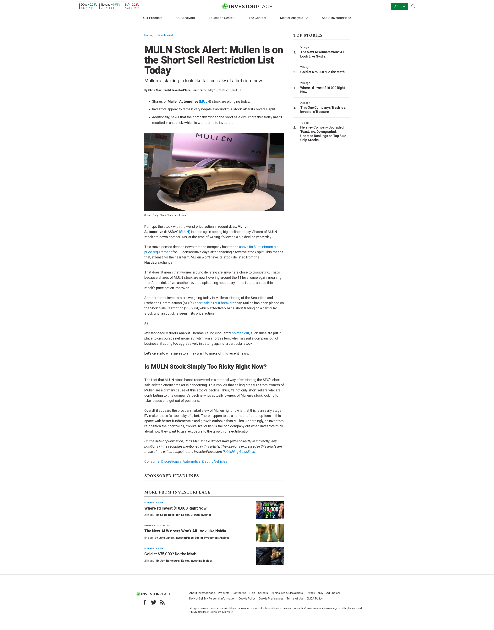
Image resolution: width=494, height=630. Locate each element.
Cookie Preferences (271, 598)
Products (223, 593)
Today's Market (163, 35)
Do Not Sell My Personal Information (212, 598)
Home (148, 35)
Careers (263, 593)
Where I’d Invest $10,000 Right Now (175, 508)
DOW (84, 4)
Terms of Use (295, 598)
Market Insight (154, 502)
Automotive (191, 461)
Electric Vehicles (215, 461)
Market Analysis (291, 18)
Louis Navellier (170, 514)
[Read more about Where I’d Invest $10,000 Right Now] (270, 510)
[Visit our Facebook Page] (145, 602)
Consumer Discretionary (162, 461)
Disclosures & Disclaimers (287, 593)
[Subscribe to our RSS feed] (162, 602)
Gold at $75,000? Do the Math (170, 554)
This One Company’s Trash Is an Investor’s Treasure (323, 109)
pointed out (240, 333)
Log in (401, 6)
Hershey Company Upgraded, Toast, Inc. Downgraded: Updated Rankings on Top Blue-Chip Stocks (323, 133)
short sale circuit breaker (214, 303)
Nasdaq (105, 4)
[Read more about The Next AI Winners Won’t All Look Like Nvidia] (270, 533)
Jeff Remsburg (170, 560)
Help (252, 593)
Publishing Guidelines (239, 452)
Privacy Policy (314, 593)
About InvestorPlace (336, 18)
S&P (127, 4)
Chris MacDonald (159, 90)
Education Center (221, 18)
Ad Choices (333, 593)
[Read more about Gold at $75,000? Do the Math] (270, 556)
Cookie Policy (247, 598)
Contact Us (239, 593)
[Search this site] (413, 6)
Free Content (257, 18)
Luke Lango (166, 537)
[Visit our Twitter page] (153, 602)
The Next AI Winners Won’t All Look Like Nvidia (185, 531)
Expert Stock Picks (157, 525)
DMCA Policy (315, 598)
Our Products (152, 18)
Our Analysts (185, 18)
